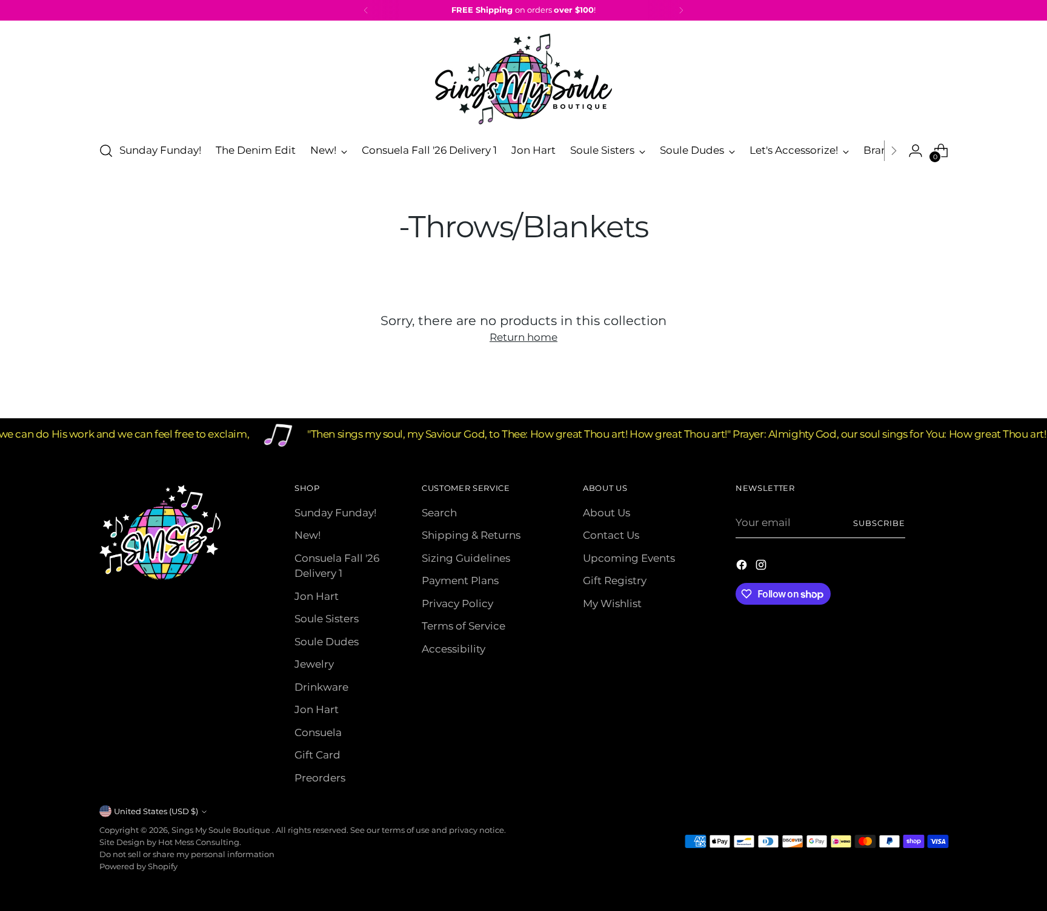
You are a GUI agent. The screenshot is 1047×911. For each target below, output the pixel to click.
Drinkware (321, 687)
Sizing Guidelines (466, 558)
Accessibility (453, 649)
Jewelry (314, 664)
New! (307, 535)
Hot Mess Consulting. (199, 842)
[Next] (681, 10)
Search (439, 513)
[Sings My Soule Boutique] (523, 79)
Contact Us (611, 535)
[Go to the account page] (915, 151)
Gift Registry (614, 580)
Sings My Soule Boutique (221, 830)
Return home (523, 337)
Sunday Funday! (335, 513)
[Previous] (366, 10)
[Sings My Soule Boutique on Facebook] (743, 567)
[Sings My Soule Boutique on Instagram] (762, 567)
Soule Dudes (326, 642)
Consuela (318, 732)
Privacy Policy (457, 603)
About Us (606, 513)
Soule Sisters (326, 619)
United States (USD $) (156, 811)
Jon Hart (316, 596)
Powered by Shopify (138, 866)
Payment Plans (460, 580)
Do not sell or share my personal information (186, 854)
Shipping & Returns (471, 535)
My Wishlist (612, 603)
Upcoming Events (629, 558)
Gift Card (317, 755)
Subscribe (879, 523)
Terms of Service (463, 626)
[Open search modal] (106, 151)
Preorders (319, 778)
